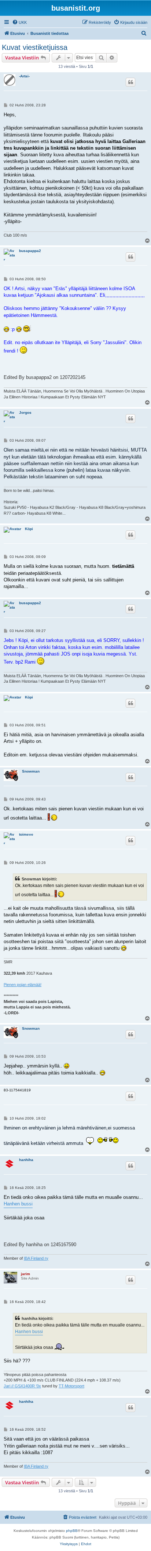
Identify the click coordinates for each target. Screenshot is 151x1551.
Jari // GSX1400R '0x (22, 1386)
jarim (25, 1274)
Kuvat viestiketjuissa (34, 47)
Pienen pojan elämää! (22, 984)
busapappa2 (30, 251)
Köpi (29, 529)
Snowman (31, 771)
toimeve (26, 834)
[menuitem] (19, 22)
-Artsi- (24, 76)
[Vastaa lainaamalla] (130, 82)
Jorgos (25, 412)
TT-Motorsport (71, 1386)
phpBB (72, 1531)
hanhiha (26, 1160)
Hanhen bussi (18, 1204)
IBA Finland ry (36, 1258)
